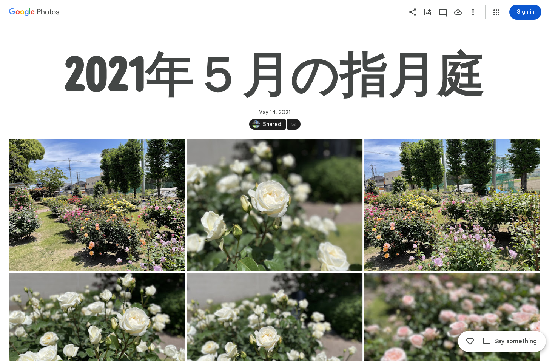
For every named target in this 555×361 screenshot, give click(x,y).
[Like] (470, 341)
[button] (496, 12)
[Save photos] (458, 12)
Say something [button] (515, 341)
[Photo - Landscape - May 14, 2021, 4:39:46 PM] (274, 205)
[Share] (412, 12)
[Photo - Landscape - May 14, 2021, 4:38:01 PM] (97, 205)
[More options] (473, 12)
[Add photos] (427, 12)
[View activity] (442, 12)
